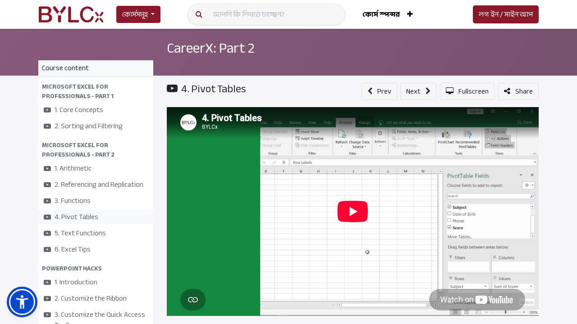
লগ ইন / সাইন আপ (506, 14)
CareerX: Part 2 (211, 48)
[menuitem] (381, 14)
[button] (410, 14)
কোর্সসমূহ (135, 14)
